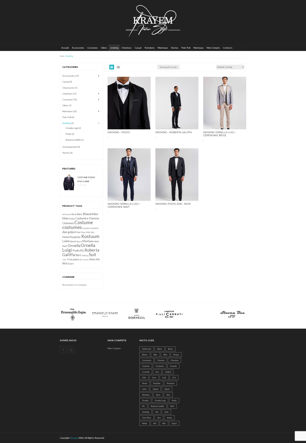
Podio (68, 134)
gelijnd (72, 232)
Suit (92, 254)
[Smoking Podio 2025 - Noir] (176, 174)
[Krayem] (153, 22)
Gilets (104, 47)
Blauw (87, 214)
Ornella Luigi (72, 128)
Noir (64, 246)
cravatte (94, 228)
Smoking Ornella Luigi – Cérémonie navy (124, 205)
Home (62, 56)
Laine (66, 241)
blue (65, 218)
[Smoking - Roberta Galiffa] (176, 103)
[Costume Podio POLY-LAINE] (68, 182)
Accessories (78, 47)
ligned (73, 241)
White (92, 259)
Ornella (74, 245)
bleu (95, 214)
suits (64, 260)
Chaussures (68, 87)
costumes (72, 227)
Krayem (74, 437)
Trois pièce (73, 259)
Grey (83, 232)
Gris (92, 232)
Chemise (94, 218)
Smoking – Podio (119, 132)
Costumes (92, 47)
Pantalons (150, 47)
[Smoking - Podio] (129, 103)
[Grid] (111, 67)
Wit (98, 259)
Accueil (65, 47)
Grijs (88, 232)
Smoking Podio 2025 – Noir (173, 203)
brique (72, 218)
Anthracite (66, 214)
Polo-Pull (185, 47)
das (64, 232)
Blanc (79, 214)
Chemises (126, 47)
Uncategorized (69, 146)
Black (74, 214)
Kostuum (90, 236)
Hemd (66, 237)
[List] (118, 67)
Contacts (227, 47)
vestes (86, 260)
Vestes (174, 47)
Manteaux (163, 47)
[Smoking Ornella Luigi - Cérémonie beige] (224, 103)
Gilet (78, 232)
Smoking (66, 123)
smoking (114, 47)
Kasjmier (75, 237)
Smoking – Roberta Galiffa (173, 132)
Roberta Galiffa (73, 139)
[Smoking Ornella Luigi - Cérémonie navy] (129, 174)
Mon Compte (213, 47)
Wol (64, 263)
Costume (83, 222)
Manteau (87, 241)
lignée (79, 241)
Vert (81, 260)
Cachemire (81, 218)
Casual (138, 47)
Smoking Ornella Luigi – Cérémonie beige (219, 134)
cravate (86, 228)
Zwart (71, 263)
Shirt (78, 255)
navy (96, 241)
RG (82, 250)
